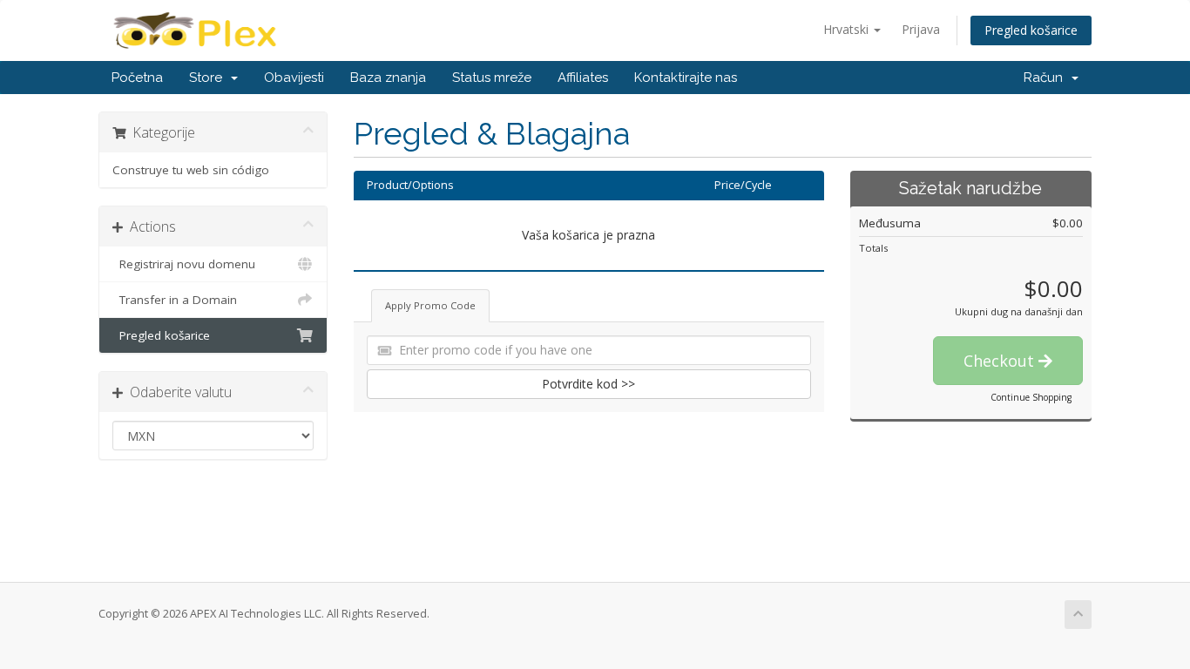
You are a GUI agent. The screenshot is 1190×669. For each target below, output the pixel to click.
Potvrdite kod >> (588, 383)
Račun (1047, 77)
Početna (137, 77)
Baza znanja (388, 77)
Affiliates (583, 77)
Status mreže (491, 77)
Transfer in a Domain (174, 299)
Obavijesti (294, 77)
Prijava (921, 29)
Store (209, 77)
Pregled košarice (1031, 30)
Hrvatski (847, 29)
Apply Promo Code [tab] (430, 305)
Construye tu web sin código (190, 170)
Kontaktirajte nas (685, 77)
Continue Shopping (1031, 397)
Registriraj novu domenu (183, 264)
